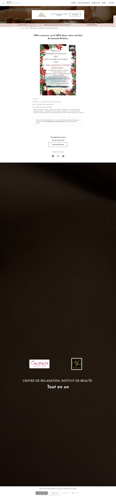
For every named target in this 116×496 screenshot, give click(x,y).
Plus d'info (75, 14)
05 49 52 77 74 (22, 25)
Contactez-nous (92, 25)
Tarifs (104, 3)
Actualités (27, 28)
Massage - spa (96, 3)
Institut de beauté (84, 3)
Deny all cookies (55, 493)
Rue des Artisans (58, 25)
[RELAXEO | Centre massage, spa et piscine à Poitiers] (3, 3)
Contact (111, 3)
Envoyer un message (58, 144)
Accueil (73, 3)
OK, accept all (42, 493)
